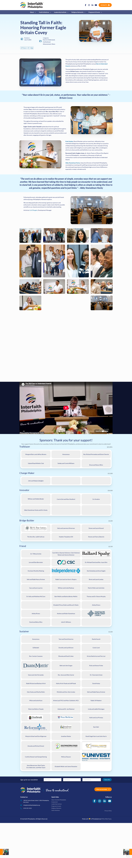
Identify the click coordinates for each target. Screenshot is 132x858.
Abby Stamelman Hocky (72, 163)
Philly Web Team (106, 819)
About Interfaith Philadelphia (58, 799)
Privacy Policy (108, 810)
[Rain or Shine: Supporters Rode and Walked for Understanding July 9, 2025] (127, 852)
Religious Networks (56, 808)
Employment (54, 802)
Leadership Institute (56, 804)
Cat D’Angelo (33, 210)
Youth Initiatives (55, 810)
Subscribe (107, 779)
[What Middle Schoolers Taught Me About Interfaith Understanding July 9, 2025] (4, 852)
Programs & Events (56, 806)
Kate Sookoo (69, 141)
